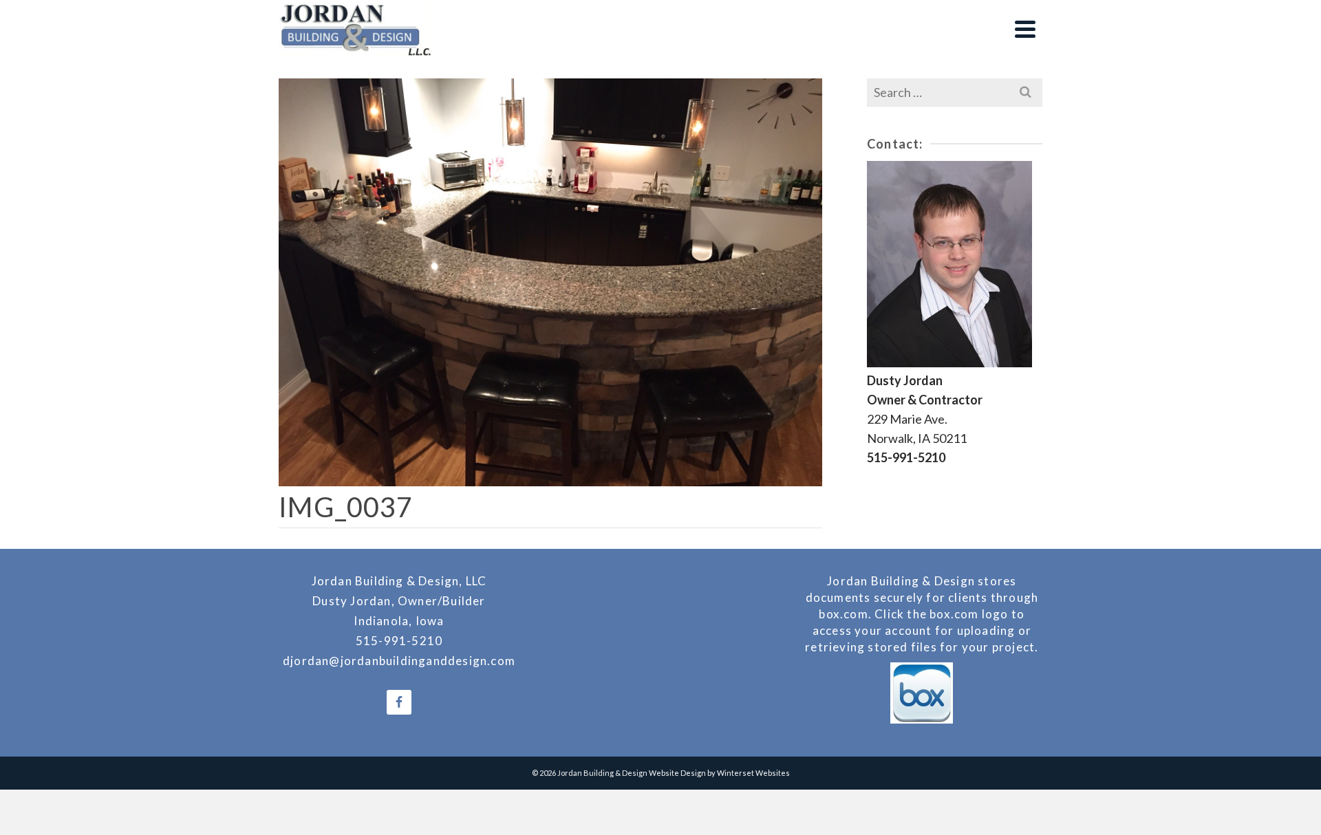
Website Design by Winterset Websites (719, 772)
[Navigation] (1025, 29)
